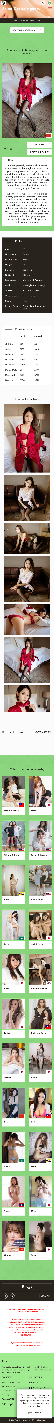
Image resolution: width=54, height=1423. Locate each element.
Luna (6, 989)
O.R (4, 1361)
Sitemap (6, 1395)
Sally (33, 1122)
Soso (6, 944)
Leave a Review (39, 152)
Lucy (6, 900)
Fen (6, 1122)
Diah (33, 1166)
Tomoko (35, 1255)
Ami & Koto (37, 944)
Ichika (7, 1033)
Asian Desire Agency (21, 9)
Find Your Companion (23, 30)
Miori (33, 811)
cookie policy (34, 1406)
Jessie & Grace (11, 811)
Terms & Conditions (11, 1382)
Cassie (7, 1211)
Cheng (7, 1166)
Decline (38, 1412)
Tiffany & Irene (11, 855)
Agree (29, 1412)
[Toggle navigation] (50, 8)
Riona (34, 1078)
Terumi (7, 1078)
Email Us (37, 1382)
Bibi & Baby (37, 900)
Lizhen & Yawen (39, 1033)
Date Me (39, 145)
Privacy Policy (8, 1387)
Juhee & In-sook (39, 989)
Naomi (7, 1255)
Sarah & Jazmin (39, 855)
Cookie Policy (8, 1391)
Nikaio (34, 1211)
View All (46, 1296)
